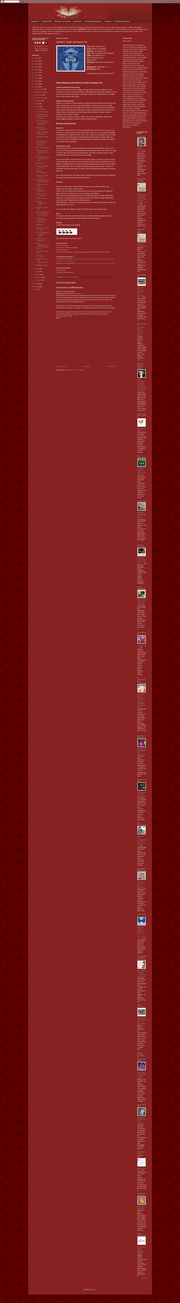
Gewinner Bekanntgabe (41, 171)
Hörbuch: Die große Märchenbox (42, 133)
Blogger (93, 1289)
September (40, 98)
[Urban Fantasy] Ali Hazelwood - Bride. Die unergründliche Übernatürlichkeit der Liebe (141, 385)
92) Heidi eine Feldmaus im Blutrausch (41, 220)
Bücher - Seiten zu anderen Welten (140, 365)
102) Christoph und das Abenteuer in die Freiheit (42, 122)
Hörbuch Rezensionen (122, 21)
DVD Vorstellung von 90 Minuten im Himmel (42, 234)
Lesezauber (141, 136)
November (40, 92)
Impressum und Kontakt (62, 21)
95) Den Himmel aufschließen (41, 194)
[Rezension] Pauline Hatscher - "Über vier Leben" (140, 330)
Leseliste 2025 (47, 21)
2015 (36, 284)
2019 (36, 78)
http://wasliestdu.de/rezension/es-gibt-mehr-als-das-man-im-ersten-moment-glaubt (95, 263)
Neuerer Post (61, 366)
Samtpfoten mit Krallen (141, 1194)
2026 (36, 58)
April (38, 271)
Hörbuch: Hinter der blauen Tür (42, 176)
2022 (36, 70)
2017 (36, 84)
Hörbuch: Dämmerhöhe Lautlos (41, 203)
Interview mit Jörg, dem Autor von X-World (42, 152)
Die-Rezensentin (141, 824)
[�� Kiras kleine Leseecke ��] (141, 1154)
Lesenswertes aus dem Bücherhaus (141, 957)
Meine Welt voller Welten (141, 231)
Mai (37, 269)
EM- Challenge (41, 109)
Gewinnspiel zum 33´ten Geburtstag (42, 180)
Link (88, 64)
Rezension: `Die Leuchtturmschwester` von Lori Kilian (141, 840)
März (38, 274)
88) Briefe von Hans (42, 265)
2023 (36, 67)
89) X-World (40, 256)
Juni (37, 106)
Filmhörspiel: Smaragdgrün (41, 128)
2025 (36, 61)
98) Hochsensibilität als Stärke (42, 167)
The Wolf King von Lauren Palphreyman (141, 794)
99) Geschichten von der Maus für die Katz (43, 158)
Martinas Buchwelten (141, 546)
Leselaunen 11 (41, 163)
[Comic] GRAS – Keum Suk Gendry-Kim (141, 602)
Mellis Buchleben (141, 1006)
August (38, 101)
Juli (37, 103)
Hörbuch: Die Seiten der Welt (42, 228)
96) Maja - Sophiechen (40, 190)
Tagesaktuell (35, 21)
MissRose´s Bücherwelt (141, 736)
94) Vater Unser (41, 198)
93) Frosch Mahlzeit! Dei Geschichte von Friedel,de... (42, 213)
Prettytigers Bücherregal (141, 869)
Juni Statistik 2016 (42, 112)
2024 (36, 64)
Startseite (87, 366)
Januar (38, 280)
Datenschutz (77, 21)
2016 (36, 87)
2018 (36, 81)
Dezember (40, 89)
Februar (39, 277)
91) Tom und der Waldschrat (41, 239)
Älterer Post (112, 366)
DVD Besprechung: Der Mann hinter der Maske (42, 116)
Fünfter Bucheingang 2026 (141, 149)
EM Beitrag (39, 225)
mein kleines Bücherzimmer (141, 415)
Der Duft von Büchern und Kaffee (141, 180)
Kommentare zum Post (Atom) (74, 370)
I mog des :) (108, 21)
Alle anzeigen (144, 1278)
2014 (36, 286)
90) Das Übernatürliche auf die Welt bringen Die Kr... (43, 245)
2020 (36, 75)
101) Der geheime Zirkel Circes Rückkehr (42, 143)
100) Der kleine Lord (42, 147)
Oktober (39, 95)
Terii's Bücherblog (141, 1234)
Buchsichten (141, 501)
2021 (36, 72)
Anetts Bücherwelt (141, 587)
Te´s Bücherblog (141, 456)
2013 (36, 289)
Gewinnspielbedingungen (93, 21)
